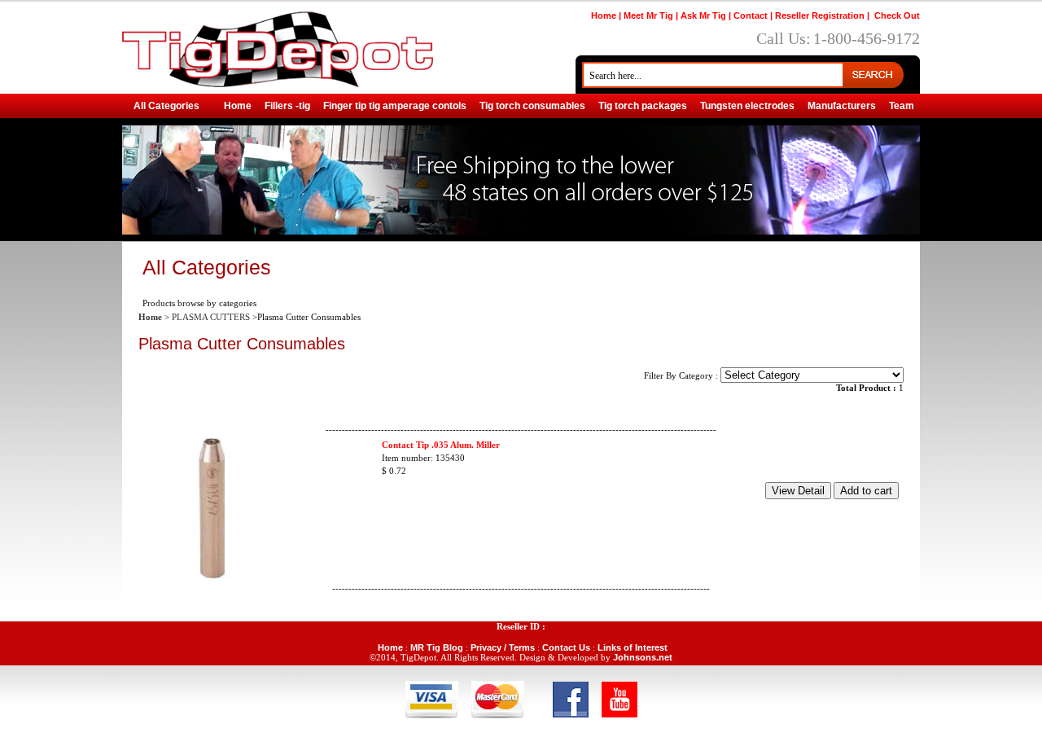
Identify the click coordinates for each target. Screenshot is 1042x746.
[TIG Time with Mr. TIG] (619, 698)
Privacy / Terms (503, 647)
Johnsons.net (642, 657)
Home (603, 15)
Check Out (897, 15)
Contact (750, 15)
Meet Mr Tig (648, 15)
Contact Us (566, 647)
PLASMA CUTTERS (211, 317)
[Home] (277, 45)
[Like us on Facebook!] (571, 698)
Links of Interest (633, 647)
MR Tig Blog (436, 647)
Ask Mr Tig (703, 15)
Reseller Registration (820, 15)
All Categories (166, 106)
